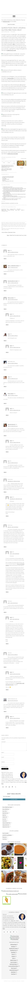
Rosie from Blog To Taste (13, 281)
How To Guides (5, 833)
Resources (4, 837)
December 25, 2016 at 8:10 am (16, 498)
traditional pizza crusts (11, 50)
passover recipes (19, 228)
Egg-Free (4, 815)
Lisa (8, 460)
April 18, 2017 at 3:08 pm (13, 654)
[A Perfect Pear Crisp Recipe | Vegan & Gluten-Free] (7, 849)
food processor (11, 78)
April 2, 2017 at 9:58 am (14, 553)
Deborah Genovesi (11, 424)
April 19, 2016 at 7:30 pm (13, 395)
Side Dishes (13, 972)
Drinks (13, 958)
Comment (3, 741)
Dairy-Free (4, 811)
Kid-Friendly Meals (4, 225)
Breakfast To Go (13, 950)
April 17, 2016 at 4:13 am (13, 267)
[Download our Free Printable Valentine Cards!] (20, 863)
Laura (9, 333)
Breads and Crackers (12, 222)
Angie (9, 376)
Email (2, 757)
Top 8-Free (4, 820)
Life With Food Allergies (7, 835)
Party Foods (18, 225)
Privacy (22, 981)
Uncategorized (5, 226)
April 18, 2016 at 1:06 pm (13, 335)
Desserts (13, 956)
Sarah (11, 314)
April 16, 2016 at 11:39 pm (13, 252)
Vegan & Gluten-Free (11, 226)
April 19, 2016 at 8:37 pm (13, 426)
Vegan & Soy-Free (5, 826)
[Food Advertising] (14, 939)
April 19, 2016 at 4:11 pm (13, 378)
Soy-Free (22, 225)
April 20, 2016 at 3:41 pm (13, 462)
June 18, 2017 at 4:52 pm (13, 700)
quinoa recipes (6, 229)
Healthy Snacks (13, 960)
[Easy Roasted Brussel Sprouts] (7, 863)
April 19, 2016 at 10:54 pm (15, 442)
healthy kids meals (13, 228)
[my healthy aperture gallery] (12, 894)
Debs (9, 250)
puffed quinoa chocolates (13, 153)
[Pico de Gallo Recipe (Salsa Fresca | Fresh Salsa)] (7, 876)
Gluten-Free (4, 816)
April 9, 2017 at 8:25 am (14, 619)
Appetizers (7, 222)
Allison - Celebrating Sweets (13, 265)
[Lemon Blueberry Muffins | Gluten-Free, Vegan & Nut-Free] (20, 876)
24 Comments (13, 31)
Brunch (17, 222)
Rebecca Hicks (11, 297)
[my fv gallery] (6, 905)
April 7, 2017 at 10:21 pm (13, 603)
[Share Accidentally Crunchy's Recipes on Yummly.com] (10, 891)
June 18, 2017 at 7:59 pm (15, 718)
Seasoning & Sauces (13, 970)
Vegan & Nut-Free (18, 226)
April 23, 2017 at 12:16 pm (15, 673)
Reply (5, 258)
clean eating (8, 228)
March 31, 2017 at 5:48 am (13, 527)
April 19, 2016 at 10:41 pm (15, 315)
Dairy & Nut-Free (5, 809)
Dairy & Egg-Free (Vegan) (7, 807)
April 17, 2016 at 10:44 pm (13, 282)
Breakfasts (13, 952)
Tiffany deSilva (11, 393)
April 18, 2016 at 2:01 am (13, 299)
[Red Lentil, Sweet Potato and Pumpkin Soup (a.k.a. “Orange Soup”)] (20, 849)
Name (2, 752)
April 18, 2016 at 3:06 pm (13, 363)
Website (3, 761)
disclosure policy (6, 21)
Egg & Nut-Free (5, 813)
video (14, 44)
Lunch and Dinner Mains (12, 225)
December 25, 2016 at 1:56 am (14, 481)
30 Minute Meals (13, 944)
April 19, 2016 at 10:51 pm (15, 410)
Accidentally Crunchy (14, 8)
